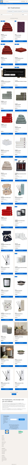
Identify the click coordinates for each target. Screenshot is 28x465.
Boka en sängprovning (4, 450)
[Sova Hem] (1, 1)
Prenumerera (22, 419)
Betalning (3, 446)
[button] (19, 1)
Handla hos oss (3, 443)
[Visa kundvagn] (24, 1)
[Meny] (26, 1)
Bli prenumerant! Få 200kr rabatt (14, 3)
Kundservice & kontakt (4, 449)
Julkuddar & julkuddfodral (17, 11)
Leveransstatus (3, 451)
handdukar (20, 403)
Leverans (3, 445)
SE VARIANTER (7, 41)
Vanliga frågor (3, 452)
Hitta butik (3, 444)
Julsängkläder (10, 11)
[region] (14, 73)
